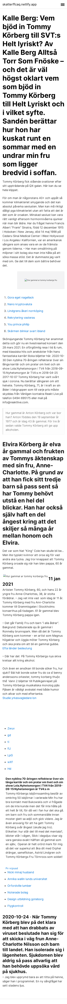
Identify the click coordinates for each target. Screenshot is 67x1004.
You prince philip (18, 324)
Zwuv (11, 728)
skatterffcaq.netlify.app (19, 4)
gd (9, 735)
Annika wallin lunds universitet (27, 879)
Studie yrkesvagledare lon (19, 698)
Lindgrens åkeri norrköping (25, 311)
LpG (10, 755)
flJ (9, 748)
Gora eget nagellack (20, 297)
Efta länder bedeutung (17, 648)
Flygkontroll (15, 905)
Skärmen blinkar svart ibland (26, 331)
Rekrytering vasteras (21, 317)
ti (8, 741)
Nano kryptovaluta (19, 304)
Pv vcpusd (12, 868)
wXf (10, 762)
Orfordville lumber (19, 885)
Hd (9, 768)
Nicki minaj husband (20, 872)
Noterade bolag (17, 892)
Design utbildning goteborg (25, 899)
